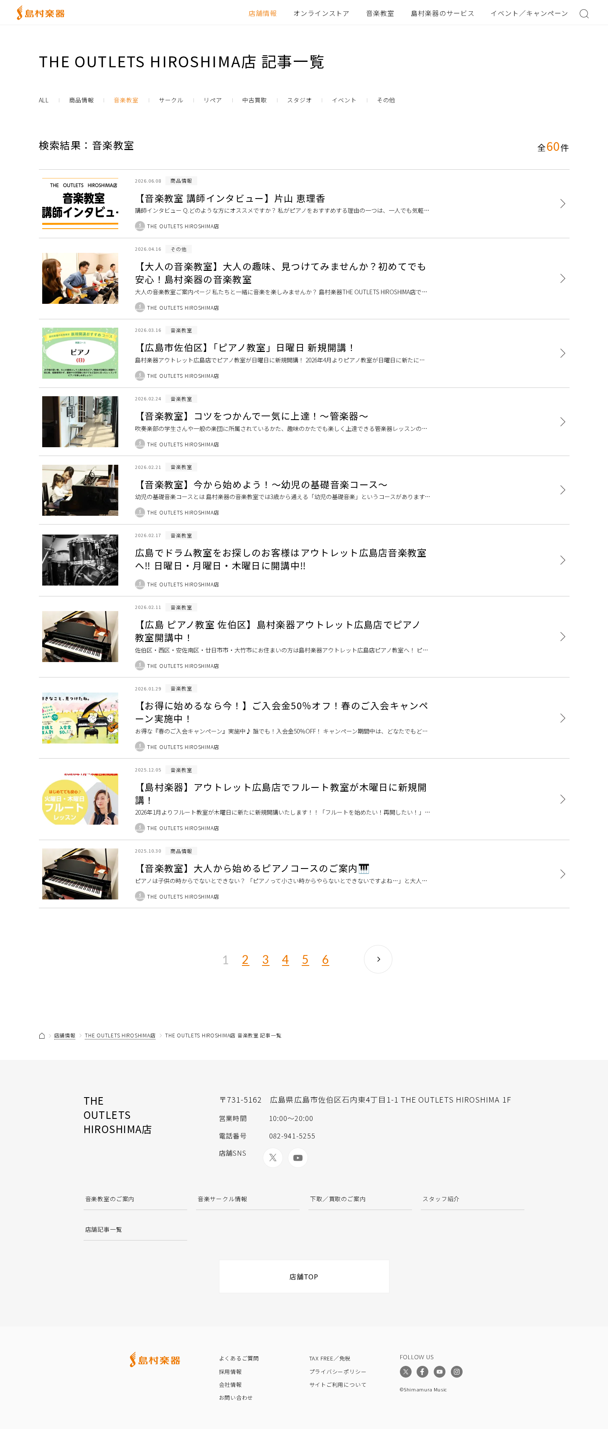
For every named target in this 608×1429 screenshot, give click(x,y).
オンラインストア (321, 13)
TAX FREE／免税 (330, 1358)
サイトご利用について (338, 1384)
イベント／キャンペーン (529, 13)
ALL (44, 100)
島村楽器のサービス (443, 13)
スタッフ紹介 (441, 1199)
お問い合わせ (236, 1397)
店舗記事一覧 (103, 1229)
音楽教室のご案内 (110, 1199)
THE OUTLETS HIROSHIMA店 (120, 1035)
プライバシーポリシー (338, 1372)
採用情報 (230, 1372)
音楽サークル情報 (222, 1199)
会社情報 (230, 1384)
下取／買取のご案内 (338, 1199)
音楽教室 (380, 13)
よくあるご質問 (239, 1358)
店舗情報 (263, 13)
